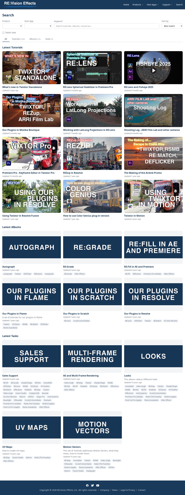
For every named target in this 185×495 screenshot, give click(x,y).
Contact (142, 490)
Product (6, 21)
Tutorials (18, 39)
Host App (29, 21)
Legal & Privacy (128, 490)
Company (104, 490)
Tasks (49, 39)
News (115, 490)
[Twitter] (92, 485)
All (6, 39)
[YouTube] (97, 485)
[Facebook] (87, 485)
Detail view (10, 32)
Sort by (165, 21)
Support (166, 4)
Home (126, 4)
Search (179, 4)
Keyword (58, 21)
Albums (35, 39)
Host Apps (152, 4)
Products (137, 4)
